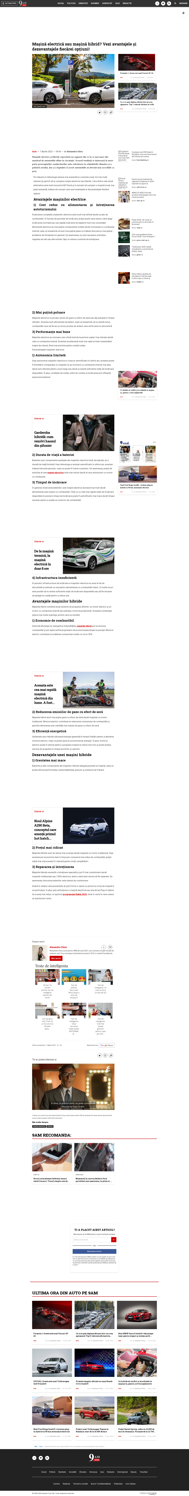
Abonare (183, 3)
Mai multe (56, 958)
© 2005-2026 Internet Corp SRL (43, 1493)
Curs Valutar (131, 1484)
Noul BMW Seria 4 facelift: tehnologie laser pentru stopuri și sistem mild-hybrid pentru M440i (135, 1336)
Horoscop (107, 3)
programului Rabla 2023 (75, 894)
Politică (71, 3)
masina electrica (39, 1126)
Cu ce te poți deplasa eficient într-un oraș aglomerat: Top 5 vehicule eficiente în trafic (94, 1336)
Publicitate (118, 1484)
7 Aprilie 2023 (46, 151)
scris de (137, 77)
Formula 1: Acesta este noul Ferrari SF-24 (136, 73)
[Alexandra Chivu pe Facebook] (104, 947)
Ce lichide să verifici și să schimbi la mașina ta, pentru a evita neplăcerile (135, 1382)
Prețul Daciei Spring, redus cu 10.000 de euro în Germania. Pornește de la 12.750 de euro (136, 1431)
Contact (56, 1484)
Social (61, 3)
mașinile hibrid (84, 626)
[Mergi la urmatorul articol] (183, 13)
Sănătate (83, 3)
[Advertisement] (137, 170)
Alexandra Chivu (75, 151)
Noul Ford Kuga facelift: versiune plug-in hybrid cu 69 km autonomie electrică (51, 1430)
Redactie (127, 3)
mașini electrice (55, 472)
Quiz (117, 3)
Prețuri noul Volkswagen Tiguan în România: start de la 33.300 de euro (92, 1430)
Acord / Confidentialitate (101, 1484)
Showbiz (95, 3)
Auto (121, 77)
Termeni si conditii (80, 1484)
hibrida (50, 1126)
